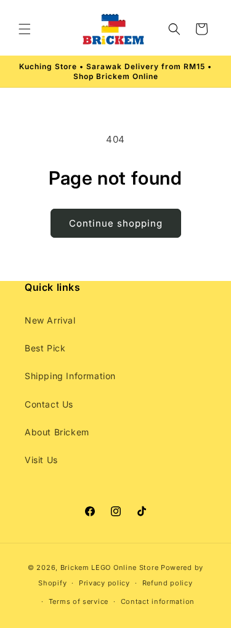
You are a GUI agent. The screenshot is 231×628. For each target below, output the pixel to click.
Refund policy (167, 583)
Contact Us (49, 404)
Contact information (158, 601)
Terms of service (78, 601)
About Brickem (57, 432)
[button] (24, 29)
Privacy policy (104, 583)
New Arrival (50, 320)
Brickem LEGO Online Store (109, 567)
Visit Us (41, 459)
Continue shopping (116, 223)
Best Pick (45, 348)
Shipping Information (70, 376)
